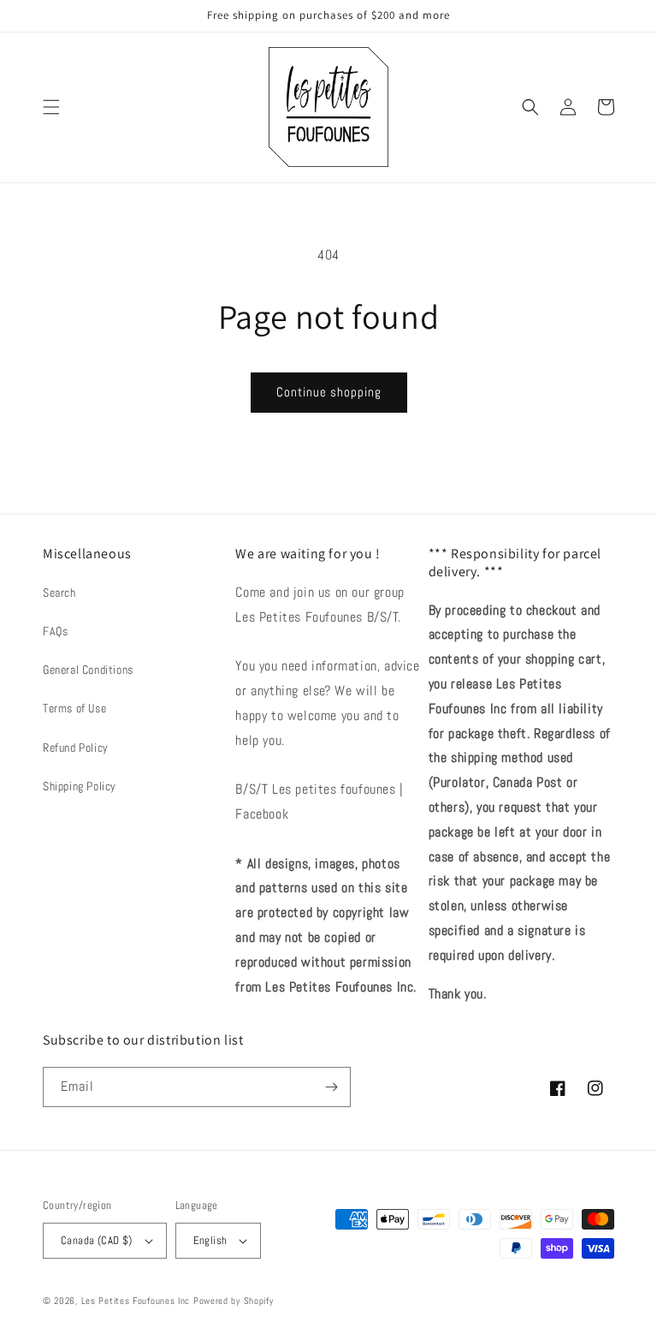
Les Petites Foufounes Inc (136, 1301)
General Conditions (88, 669)
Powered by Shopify (233, 1301)
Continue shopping (329, 392)
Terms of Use (74, 708)
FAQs (55, 631)
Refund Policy (76, 747)
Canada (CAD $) (97, 1240)
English (210, 1240)
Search (59, 592)
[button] (51, 107)
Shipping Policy (79, 786)
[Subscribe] (331, 1087)
